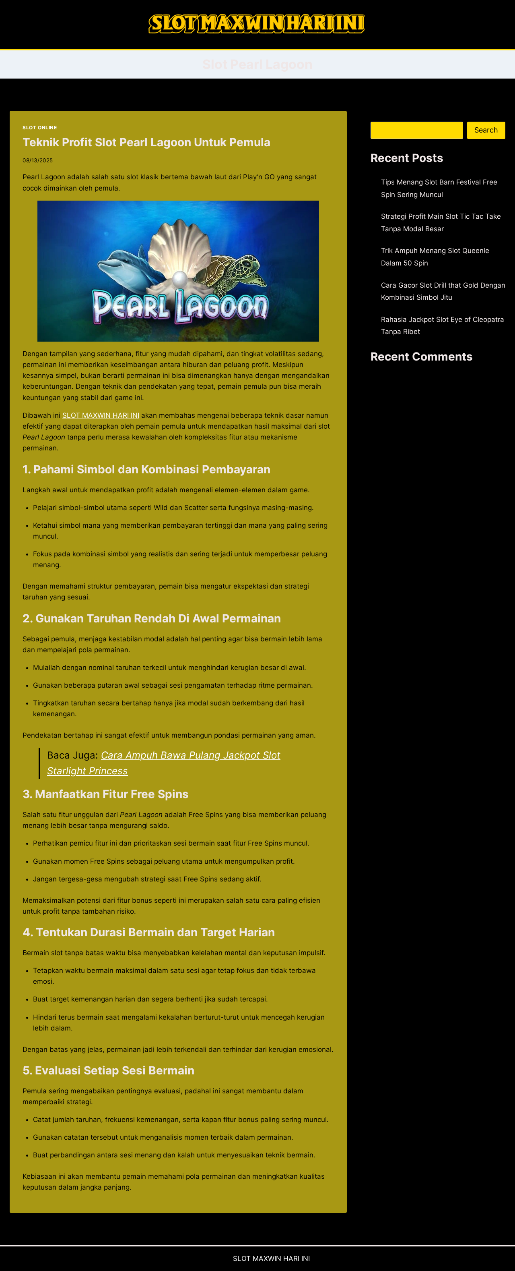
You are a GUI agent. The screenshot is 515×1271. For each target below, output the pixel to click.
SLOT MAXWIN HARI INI (100, 415)
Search (382, 116)
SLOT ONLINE (40, 127)
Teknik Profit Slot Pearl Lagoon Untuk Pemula (146, 142)
